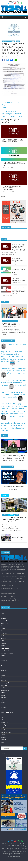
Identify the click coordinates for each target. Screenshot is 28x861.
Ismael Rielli (4, 670)
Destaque (5, 514)
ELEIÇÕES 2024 (5, 648)
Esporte (3, 655)
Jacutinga (3, 675)
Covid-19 (3, 635)
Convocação (12, 41)
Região (16, 514)
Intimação (3, 668)
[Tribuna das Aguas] (2, 17)
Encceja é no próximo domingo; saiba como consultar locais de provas (18, 537)
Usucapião (3, 737)
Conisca (3, 631)
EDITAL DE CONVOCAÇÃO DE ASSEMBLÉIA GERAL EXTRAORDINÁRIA (11, 187)
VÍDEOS (17, 850)
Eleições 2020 (4, 645)
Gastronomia (4, 663)
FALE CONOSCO (23, 851)
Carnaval (3, 626)
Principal (3, 702)
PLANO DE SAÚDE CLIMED (12, 324)
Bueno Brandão (5, 623)
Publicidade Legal (5, 710)
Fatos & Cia (4, 660)
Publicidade (4, 707)
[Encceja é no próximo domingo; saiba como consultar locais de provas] (6, 535)
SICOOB (3, 727)
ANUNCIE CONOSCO (6, 851)
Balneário (5, 41)
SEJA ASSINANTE (15, 851)
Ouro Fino (3, 697)
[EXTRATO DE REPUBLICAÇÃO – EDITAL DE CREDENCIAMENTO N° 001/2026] (6, 268)
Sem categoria (4, 722)
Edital (17, 41)
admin (18, 56)
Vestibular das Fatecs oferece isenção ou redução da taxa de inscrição (14, 519)
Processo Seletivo (5, 705)
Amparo (3, 613)
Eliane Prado (18, 524)
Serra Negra (4, 725)
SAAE (2, 717)
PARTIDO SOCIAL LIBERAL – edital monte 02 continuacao (13, 141)
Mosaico (3, 687)
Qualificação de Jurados (7, 712)
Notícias (3, 692)
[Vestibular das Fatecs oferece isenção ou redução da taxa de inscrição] (14, 499)
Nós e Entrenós (5, 690)
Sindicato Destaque (13, 321)
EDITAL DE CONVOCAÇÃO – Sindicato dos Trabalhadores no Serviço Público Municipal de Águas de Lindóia (18, 290)
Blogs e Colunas (5, 621)
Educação (11, 514)
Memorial (3, 680)
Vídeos (2, 742)
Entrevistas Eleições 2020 (7, 653)
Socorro (3, 734)
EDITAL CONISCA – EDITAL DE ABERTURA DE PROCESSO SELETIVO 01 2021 (13, 163)
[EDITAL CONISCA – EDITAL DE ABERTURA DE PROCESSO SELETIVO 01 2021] (14, 148)
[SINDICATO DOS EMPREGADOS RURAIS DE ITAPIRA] (6, 258)
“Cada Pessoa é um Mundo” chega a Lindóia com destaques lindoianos (13, 104)
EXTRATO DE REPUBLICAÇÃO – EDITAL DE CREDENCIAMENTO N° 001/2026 (18, 270)
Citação (3, 628)
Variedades (3, 739)
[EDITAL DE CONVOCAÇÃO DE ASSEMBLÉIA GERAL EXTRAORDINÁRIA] (14, 172)
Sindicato (5, 321)
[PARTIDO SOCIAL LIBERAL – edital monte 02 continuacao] (14, 126)
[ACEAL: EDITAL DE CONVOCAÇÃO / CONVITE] (6, 278)
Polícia (2, 700)
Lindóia (3, 678)
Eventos (3, 658)
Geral (2, 665)
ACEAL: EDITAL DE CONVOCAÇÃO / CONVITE (18, 279)
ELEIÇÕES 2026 (5, 650)
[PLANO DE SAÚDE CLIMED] (14, 306)
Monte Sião (4, 685)
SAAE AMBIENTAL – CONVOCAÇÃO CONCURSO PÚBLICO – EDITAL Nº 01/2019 (13, 113)
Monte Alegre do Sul (6, 682)
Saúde (2, 720)
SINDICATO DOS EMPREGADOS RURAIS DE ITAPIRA (18, 260)
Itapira (2, 673)
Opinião (3, 695)
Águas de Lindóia (5, 611)
